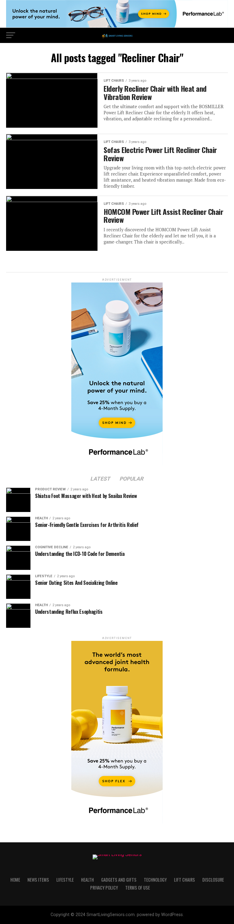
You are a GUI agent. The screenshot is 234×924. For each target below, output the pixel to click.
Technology (155, 879)
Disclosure (213, 879)
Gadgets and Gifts (118, 879)
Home (15, 879)
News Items (38, 879)
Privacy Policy (104, 887)
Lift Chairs (184, 879)
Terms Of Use (137, 887)
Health (87, 879)
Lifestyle (65, 879)
